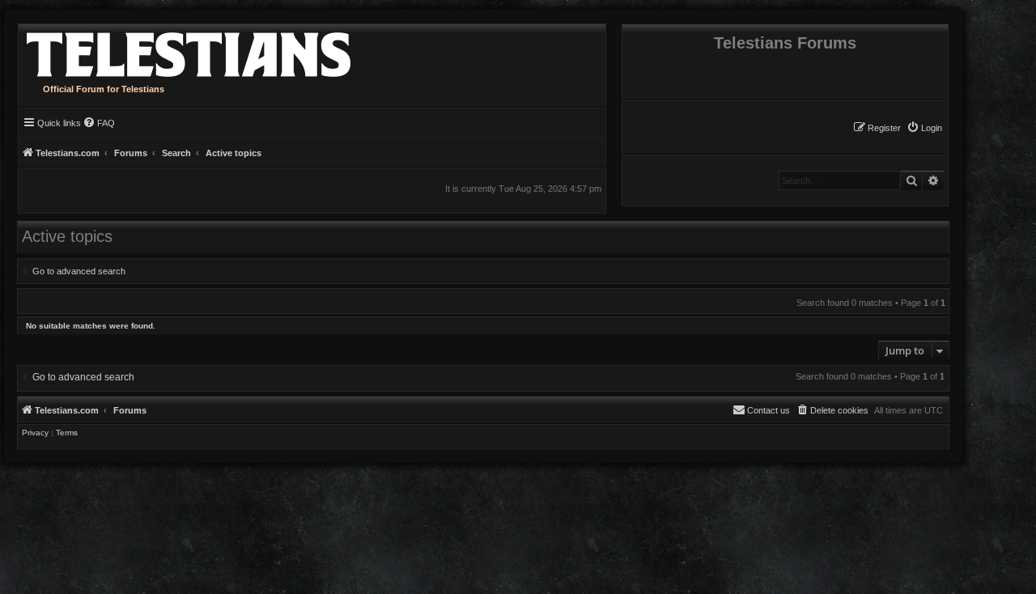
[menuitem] (924, 128)
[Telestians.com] (184, 50)
